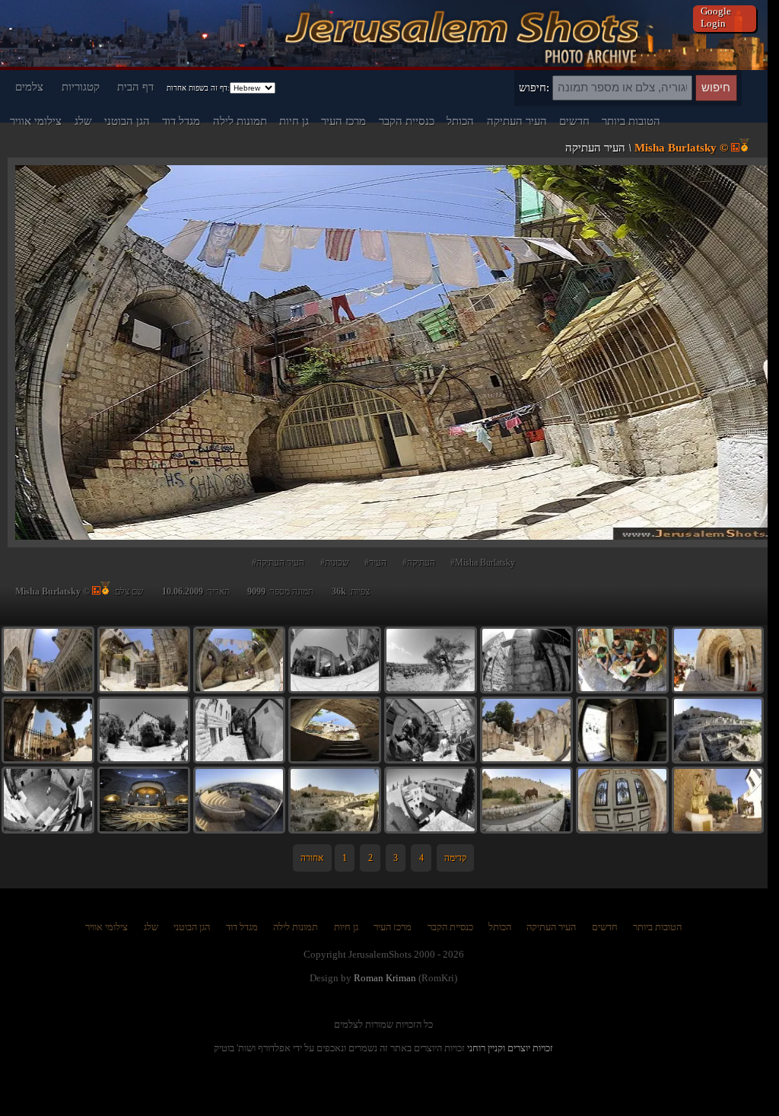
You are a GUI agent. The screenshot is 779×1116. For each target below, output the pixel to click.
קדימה (455, 858)
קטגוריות (81, 86)
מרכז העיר (343, 120)
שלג (83, 120)
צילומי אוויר (36, 120)
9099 (256, 591)
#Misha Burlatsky (482, 562)
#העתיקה (418, 562)
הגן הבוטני (127, 120)
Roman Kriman (385, 978)
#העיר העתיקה (278, 562)
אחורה (311, 858)
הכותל (460, 120)
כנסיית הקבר (406, 120)
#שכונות (334, 562)
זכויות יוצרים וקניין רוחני (510, 1048)
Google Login (716, 17)
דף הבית (135, 86)
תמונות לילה (240, 120)
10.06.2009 (182, 591)
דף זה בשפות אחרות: (198, 88)
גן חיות (294, 120)
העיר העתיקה (517, 120)
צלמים (29, 86)
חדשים (574, 120)
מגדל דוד (181, 120)
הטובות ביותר (631, 120)
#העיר (375, 562)
